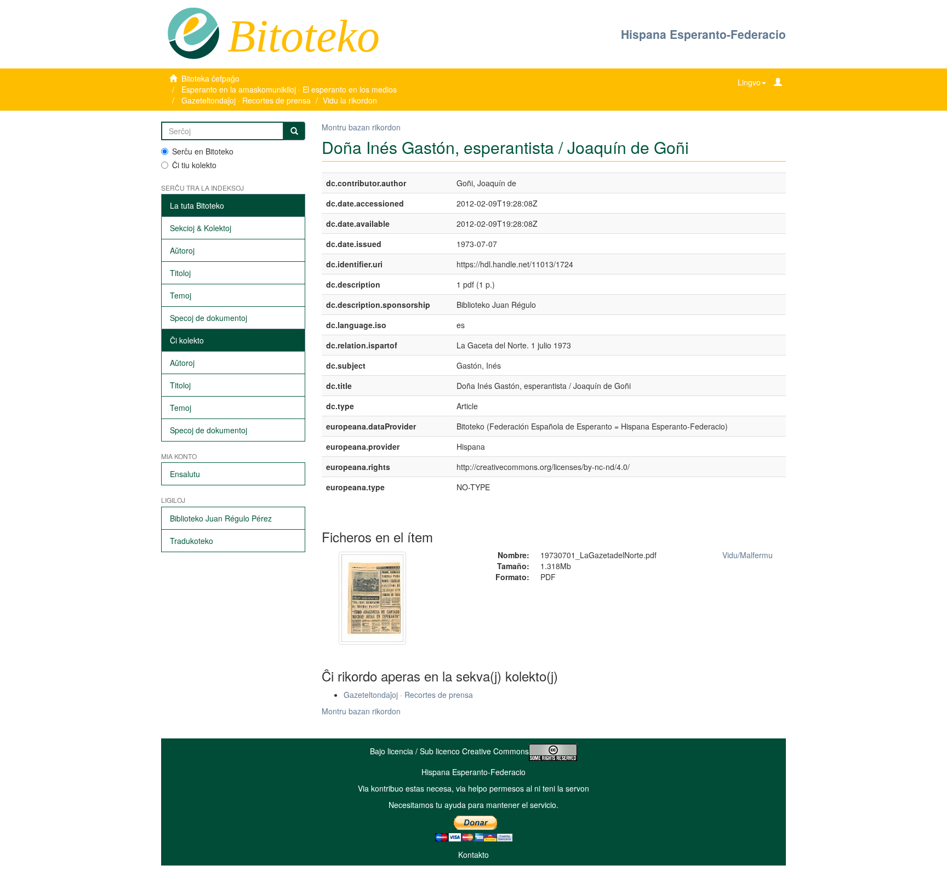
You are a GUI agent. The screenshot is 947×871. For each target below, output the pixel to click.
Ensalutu (185, 473)
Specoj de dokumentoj (208, 317)
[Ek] (294, 131)
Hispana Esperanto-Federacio (703, 34)
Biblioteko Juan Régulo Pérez (221, 518)
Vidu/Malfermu (747, 554)
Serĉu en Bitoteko (202, 151)
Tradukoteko (191, 540)
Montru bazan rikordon (361, 127)
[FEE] (193, 32)
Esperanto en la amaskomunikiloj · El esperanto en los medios (289, 89)
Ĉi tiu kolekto (194, 164)
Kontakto (473, 854)
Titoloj (180, 272)
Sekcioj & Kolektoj (200, 227)
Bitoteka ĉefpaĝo (210, 78)
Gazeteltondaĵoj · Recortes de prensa (246, 100)
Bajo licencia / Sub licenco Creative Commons (449, 751)
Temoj (180, 295)
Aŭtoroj (182, 250)
